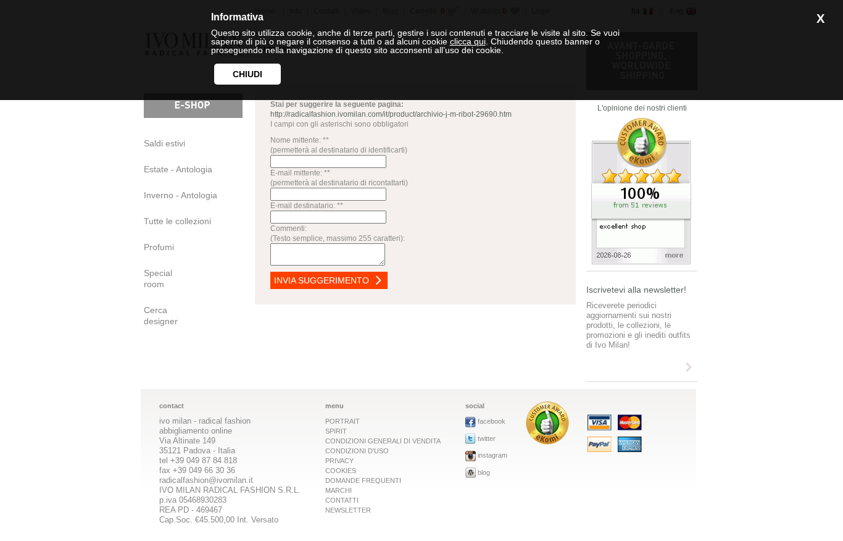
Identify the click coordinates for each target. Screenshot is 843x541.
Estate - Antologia (178, 169)
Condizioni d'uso (357, 451)
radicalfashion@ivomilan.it (206, 480)
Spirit (336, 431)
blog (484, 472)
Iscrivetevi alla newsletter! (636, 290)
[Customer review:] (547, 441)
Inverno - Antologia (180, 195)
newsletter (348, 510)
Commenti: (288, 228)
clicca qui (468, 41)
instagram (492, 455)
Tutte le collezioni (177, 221)
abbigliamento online (195, 430)
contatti (342, 500)
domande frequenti (363, 480)
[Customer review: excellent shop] (641, 261)
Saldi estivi (164, 143)
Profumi (159, 247)
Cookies (340, 470)
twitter (487, 438)
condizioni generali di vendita (383, 441)
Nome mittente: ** (299, 140)
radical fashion (225, 421)
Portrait (342, 421)
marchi (338, 490)
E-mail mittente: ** (300, 173)
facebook (491, 421)
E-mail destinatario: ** (306, 205)
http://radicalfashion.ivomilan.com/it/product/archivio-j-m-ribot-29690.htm (391, 114)
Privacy (339, 460)
